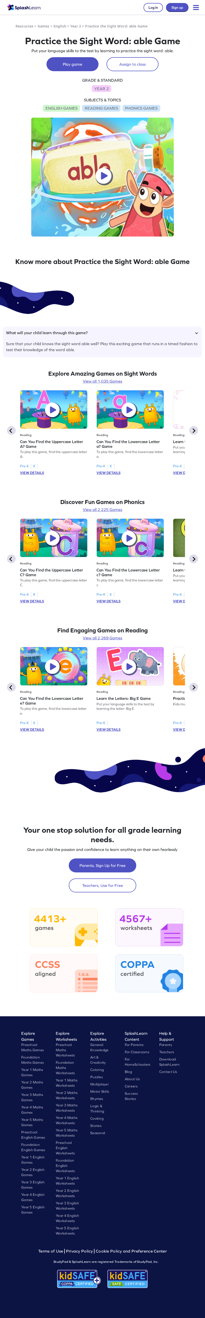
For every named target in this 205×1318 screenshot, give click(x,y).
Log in (153, 7)
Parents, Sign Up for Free (103, 865)
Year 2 (75, 26)
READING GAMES (101, 108)
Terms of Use (51, 1251)
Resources (24, 26)
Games (44, 26)
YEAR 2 (101, 88)
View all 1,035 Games (102, 381)
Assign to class (132, 64)
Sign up (177, 7)
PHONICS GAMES (141, 108)
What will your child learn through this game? (47, 332)
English (60, 26)
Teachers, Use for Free (102, 885)
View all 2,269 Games (102, 638)
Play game (72, 64)
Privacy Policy (79, 1251)
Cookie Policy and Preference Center (131, 1251)
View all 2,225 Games (102, 509)
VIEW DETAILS (32, 473)
